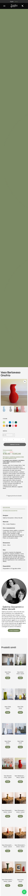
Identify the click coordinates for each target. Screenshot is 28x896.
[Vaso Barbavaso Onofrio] (20, 763)
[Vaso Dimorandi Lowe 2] (20, 798)
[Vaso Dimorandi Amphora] (20, 832)
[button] (24, 892)
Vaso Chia (20, 706)
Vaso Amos (20, 672)
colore (5, 418)
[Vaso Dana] (7, 728)
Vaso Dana (8, 741)
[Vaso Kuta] (7, 659)
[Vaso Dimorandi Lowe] (7, 832)
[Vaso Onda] (7, 694)
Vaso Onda (8, 706)
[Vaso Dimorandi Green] (7, 867)
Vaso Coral (20, 879)
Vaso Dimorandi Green (8, 879)
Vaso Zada (20, 741)
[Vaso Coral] (20, 867)
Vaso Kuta (8, 672)
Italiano (16, 1)
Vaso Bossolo (7, 776)
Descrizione (6, 507)
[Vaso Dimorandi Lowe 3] (7, 798)
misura (5, 431)
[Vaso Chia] (20, 694)
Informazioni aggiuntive (10, 510)
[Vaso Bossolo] (7, 763)
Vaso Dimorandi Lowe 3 (8, 810)
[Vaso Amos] (20, 659)
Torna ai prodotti (7, 450)
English (12, 1)
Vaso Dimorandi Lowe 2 (21, 810)
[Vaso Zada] (20, 728)
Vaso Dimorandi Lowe (8, 845)
